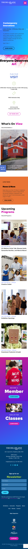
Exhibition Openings (8, 318)
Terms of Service (13, 498)
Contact (18, 508)
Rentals (13, 508)
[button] (25, 2)
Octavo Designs (13, 545)
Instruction (12, 506)
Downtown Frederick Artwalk (11, 352)
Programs (18, 506)
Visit (9, 508)
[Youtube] (17, 465)
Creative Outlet (6, 284)
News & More (9, 186)
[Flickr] (15, 465)
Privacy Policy (4, 498)
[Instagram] (13, 465)
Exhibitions (5, 506)
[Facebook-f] (10, 465)
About (23, 506)
